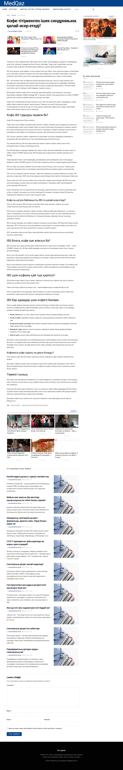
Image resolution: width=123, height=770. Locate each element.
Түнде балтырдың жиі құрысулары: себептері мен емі (105, 118)
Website (47, 719)
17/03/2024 (26, 527)
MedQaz (14, 3)
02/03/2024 (26, 591)
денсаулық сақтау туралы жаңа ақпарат (35, 405)
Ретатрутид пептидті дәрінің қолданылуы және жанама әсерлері (105, 84)
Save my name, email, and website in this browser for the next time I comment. (35, 728)
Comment (11, 685)
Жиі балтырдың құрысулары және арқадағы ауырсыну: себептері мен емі (105, 95)
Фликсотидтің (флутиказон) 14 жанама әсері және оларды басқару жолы (106, 129)
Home (4, 9)
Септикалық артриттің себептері (23, 628)
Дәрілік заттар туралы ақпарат (35, 9)
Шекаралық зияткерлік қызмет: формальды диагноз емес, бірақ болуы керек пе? (27, 521)
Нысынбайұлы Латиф (15, 31)
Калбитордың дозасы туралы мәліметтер (28, 476)
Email (9, 719)
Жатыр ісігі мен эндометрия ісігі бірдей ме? (28, 608)
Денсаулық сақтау (62, 9)
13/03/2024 (26, 547)
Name (9, 711)
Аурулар (13, 9)
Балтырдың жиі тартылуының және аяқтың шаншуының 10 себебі (106, 107)
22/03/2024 (26, 479)
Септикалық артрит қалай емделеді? (25, 564)
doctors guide (15, 405)
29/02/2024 (26, 611)
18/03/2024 (26, 503)
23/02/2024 (26, 655)
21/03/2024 (28, 31)
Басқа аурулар (21, 15)
